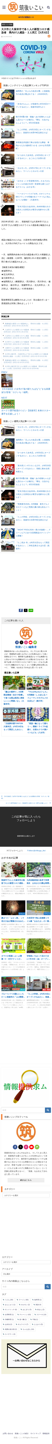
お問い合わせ (8, 1433)
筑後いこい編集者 (26, 647)
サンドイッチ (11, 1309)
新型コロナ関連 (7, 24)
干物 (35, 1319)
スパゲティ (10, 1334)
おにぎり (27, 1309)
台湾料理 (9, 1314)
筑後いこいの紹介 (22, 1433)
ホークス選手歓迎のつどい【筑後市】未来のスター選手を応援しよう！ (27, 803)
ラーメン (24, 1300)
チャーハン (25, 1314)
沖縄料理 (9, 1319)
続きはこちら (26, 1180)
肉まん (40, 1309)
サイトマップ (35, 1433)
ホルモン (25, 1305)
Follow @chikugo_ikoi (36, 850)
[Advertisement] (26, 581)
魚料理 (37, 1300)
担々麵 (23, 1319)
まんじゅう (10, 1305)
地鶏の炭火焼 (11, 1329)
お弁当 (8, 1324)
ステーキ (41, 1314)
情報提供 (46, 1433)
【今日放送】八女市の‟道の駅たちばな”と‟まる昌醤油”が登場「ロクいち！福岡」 (25, 797)
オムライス (23, 1324)
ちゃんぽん (28, 1329)
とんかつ (38, 1324)
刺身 (38, 1305)
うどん (9, 1300)
